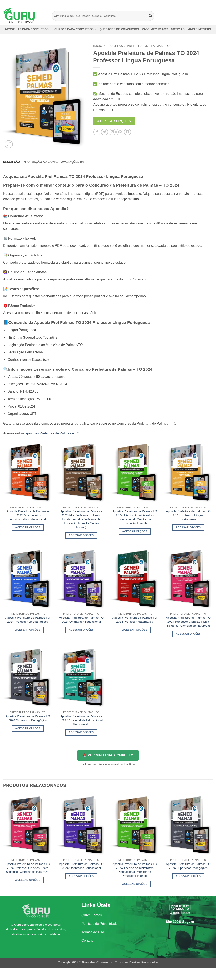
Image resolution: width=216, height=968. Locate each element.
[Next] (212, 844)
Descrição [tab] (11, 162)
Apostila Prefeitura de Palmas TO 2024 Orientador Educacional (81, 619)
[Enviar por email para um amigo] (112, 132)
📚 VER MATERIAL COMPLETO (108, 755)
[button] (9, 144)
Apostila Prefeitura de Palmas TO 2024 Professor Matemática (134, 619)
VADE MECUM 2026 (155, 29)
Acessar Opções (114, 121)
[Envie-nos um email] (210, 3)
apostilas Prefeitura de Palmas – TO (52, 433)
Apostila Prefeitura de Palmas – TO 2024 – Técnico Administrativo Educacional (28, 515)
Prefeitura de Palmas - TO (148, 45)
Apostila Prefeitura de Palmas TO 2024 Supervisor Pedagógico (27, 718)
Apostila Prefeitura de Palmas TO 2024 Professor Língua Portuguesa (188, 515)
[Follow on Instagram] (202, 3)
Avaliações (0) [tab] (72, 162)
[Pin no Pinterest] (119, 132)
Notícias (178, 29)
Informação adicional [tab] (40, 162)
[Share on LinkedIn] (127, 132)
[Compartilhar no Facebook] (96, 132)
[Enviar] (150, 15)
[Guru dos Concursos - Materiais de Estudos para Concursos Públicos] (24, 15)
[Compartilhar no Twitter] (104, 132)
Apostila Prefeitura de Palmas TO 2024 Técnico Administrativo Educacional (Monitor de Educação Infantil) (134, 517)
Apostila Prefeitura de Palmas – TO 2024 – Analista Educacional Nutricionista (81, 720)
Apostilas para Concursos (27, 29)
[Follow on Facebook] (198, 3)
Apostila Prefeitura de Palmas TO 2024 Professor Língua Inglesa (27, 619)
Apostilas (115, 45)
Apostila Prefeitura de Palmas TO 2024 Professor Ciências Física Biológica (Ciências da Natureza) (188, 621)
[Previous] (3, 844)
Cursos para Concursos (74, 29)
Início (97, 45)
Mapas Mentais (199, 29)
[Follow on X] (206, 3)
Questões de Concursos (119, 29)
